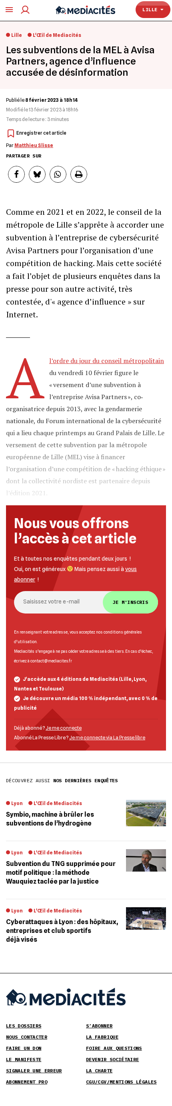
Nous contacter (26, 1037)
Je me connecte (64, 728)
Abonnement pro (26, 1082)
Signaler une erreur (34, 1071)
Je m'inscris (130, 602)
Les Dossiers (23, 1026)
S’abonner (99, 1026)
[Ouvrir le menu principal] (9, 9)
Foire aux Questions (114, 1048)
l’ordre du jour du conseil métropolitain (106, 360)
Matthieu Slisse (33, 145)
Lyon (17, 803)
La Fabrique (102, 1037)
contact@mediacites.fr (51, 660)
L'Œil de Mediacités (57, 35)
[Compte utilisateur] (25, 10)
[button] (16, 174)
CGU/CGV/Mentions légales (121, 1082)
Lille (151, 9)
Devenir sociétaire (112, 1059)
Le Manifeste (23, 1059)
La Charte (99, 1071)
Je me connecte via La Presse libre (107, 738)
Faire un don (23, 1048)
